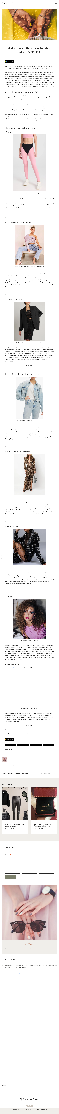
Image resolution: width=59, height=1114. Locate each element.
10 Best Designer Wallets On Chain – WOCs (46, 772)
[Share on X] (36, 745)
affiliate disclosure (21, 967)
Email (24, 872)
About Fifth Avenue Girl (18, 1109)
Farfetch (43, 497)
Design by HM (39, 1111)
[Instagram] (27, 1106)
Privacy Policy (29, 1109)
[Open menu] (56, 3)
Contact (37, 1109)
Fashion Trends (8, 749)
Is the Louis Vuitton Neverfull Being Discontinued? (15, 772)
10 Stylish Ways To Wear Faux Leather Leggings (14, 825)
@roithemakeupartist (34, 708)
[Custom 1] (32, 1106)
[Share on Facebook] (10, 745)
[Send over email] (48, 745)
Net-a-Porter (40, 342)
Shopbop (37, 193)
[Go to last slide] (4, 810)
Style (29, 44)
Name (7, 872)
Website (41, 872)
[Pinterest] (29, 1106)
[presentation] (15, 803)
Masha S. (22, 55)
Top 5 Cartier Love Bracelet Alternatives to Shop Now (42, 825)
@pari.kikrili (35, 640)
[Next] (55, 810)
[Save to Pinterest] (23, 745)
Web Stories (44, 1109)
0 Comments (37, 55)
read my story (29, 950)
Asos (29, 268)
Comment (8, 854)
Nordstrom (29, 422)
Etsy (44, 566)
